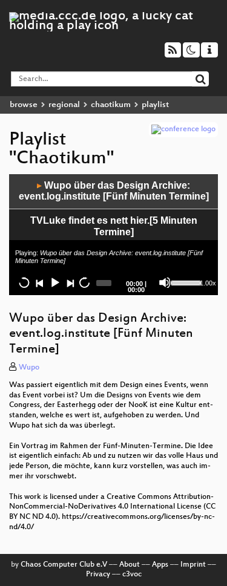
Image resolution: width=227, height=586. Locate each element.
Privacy (98, 574)
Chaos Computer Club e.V (64, 565)
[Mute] (164, 282)
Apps (160, 565)
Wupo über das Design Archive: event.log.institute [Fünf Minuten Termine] (114, 191)
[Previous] (39, 282)
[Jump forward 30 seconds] (84, 282)
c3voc (132, 574)
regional (64, 105)
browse (24, 105)
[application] (113, 234)
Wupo (29, 367)
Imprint (193, 565)
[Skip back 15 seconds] (24, 282)
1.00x (208, 283)
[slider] (184, 282)
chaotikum (111, 105)
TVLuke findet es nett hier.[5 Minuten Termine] (113, 226)
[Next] (69, 282)
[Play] (54, 282)
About (129, 565)
